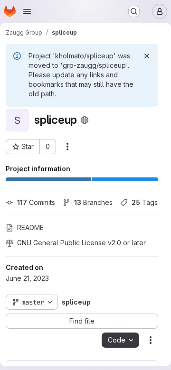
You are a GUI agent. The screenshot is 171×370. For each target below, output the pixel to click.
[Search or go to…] (134, 11)
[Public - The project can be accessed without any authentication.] (84, 120)
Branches (93, 202)
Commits (36, 202)
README (30, 227)
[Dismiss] (146, 56)
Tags (145, 202)
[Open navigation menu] (27, 11)
